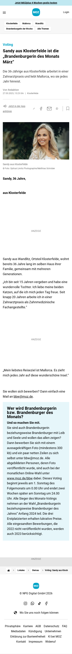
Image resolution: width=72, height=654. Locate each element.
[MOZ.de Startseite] (36, 12)
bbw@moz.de (23, 396)
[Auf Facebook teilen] (41, 108)
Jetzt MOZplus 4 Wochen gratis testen (36, 2)
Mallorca (26, 23)
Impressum (35, 641)
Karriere (28, 626)
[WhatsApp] (32, 603)
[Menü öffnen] (4, 12)
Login (66, 12)
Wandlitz (39, 23)
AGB (38, 626)
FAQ (64, 626)
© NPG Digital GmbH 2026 (36, 593)
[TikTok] (39, 603)
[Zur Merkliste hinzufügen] (66, 108)
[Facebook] (46, 603)
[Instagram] (25, 603)
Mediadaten (18, 631)
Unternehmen (53, 631)
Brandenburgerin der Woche (19, 29)
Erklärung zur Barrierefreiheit (27, 636)
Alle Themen (43, 29)
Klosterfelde (11, 23)
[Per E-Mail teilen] (49, 108)
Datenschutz (51, 626)
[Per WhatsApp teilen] (57, 108)
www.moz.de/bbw (20, 478)
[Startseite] (9, 570)
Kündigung (35, 631)
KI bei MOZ (55, 636)
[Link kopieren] (34, 108)
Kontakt (21, 641)
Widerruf (50, 641)
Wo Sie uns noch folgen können (39, 612)
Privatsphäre (12, 626)
